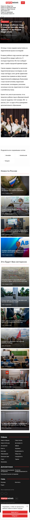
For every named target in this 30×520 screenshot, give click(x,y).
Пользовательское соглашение (9, 474)
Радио (2, 485)
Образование (4, 453)
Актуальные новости (7, 13)
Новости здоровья (7, 12)
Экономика (4, 462)
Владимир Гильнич (5, 39)
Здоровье (17, 448)
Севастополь (18, 440)
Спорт (2, 459)
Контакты (17, 482)
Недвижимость (19, 451)
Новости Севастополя (8, 9)
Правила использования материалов (7, 470)
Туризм (17, 459)
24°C (23, 2)
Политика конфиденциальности (21, 470)
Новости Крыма (5, 440)
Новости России (5, 443)
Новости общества (7, 6)
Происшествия (5, 456)
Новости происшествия (8, 7)
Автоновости (5, 10)
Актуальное (4, 445)
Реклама (3, 482)
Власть (3, 448)
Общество (18, 453)
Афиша (17, 445)
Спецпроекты (18, 456)
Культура (3, 451)
